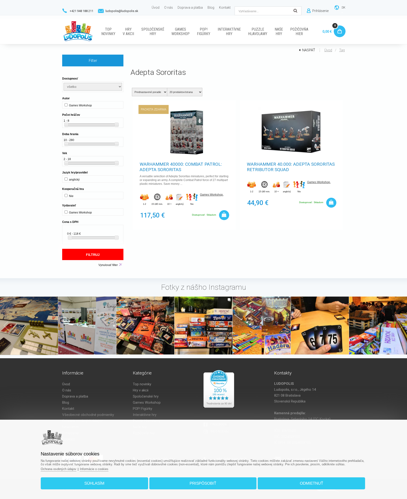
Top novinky (142, 384)
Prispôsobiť (203, 483)
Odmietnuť (311, 483)
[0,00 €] (338, 26)
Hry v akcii (140, 390)
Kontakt (68, 408)
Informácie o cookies (94, 469)
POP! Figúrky (142, 408)
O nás (66, 390)
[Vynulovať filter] (121, 264)
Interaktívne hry (144, 415)
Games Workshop (211, 194)
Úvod (328, 50)
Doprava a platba (75, 396)
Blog (65, 402)
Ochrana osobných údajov (58, 469)
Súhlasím (94, 483)
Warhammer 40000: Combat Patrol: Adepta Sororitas (181, 166)
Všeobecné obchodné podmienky (88, 415)
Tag (342, 50)
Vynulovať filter (108, 265)
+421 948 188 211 (81, 11)
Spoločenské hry (146, 396)
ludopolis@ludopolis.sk (122, 11)
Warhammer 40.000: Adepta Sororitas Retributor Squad (291, 166)
